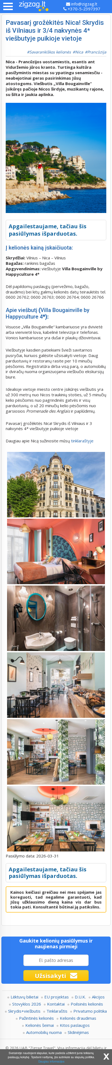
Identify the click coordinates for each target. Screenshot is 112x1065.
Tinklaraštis (56, 1011)
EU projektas (56, 997)
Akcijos (98, 997)
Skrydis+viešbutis (24, 1011)
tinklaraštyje (82, 440)
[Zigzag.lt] (33, 6)
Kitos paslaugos (75, 1025)
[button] (8, 6)
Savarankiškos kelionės (50, 52)
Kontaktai (56, 1004)
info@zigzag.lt (83, 4)
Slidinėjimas (78, 1032)
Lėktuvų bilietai (24, 997)
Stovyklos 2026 (26, 1004)
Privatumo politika (90, 1011)
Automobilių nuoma (44, 1032)
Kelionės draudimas (78, 1018)
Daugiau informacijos (51, 1061)
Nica (79, 52)
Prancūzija (96, 52)
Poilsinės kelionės (87, 1004)
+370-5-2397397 (83, 8)
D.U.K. (80, 997)
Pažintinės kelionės (36, 1018)
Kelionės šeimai (39, 1025)
